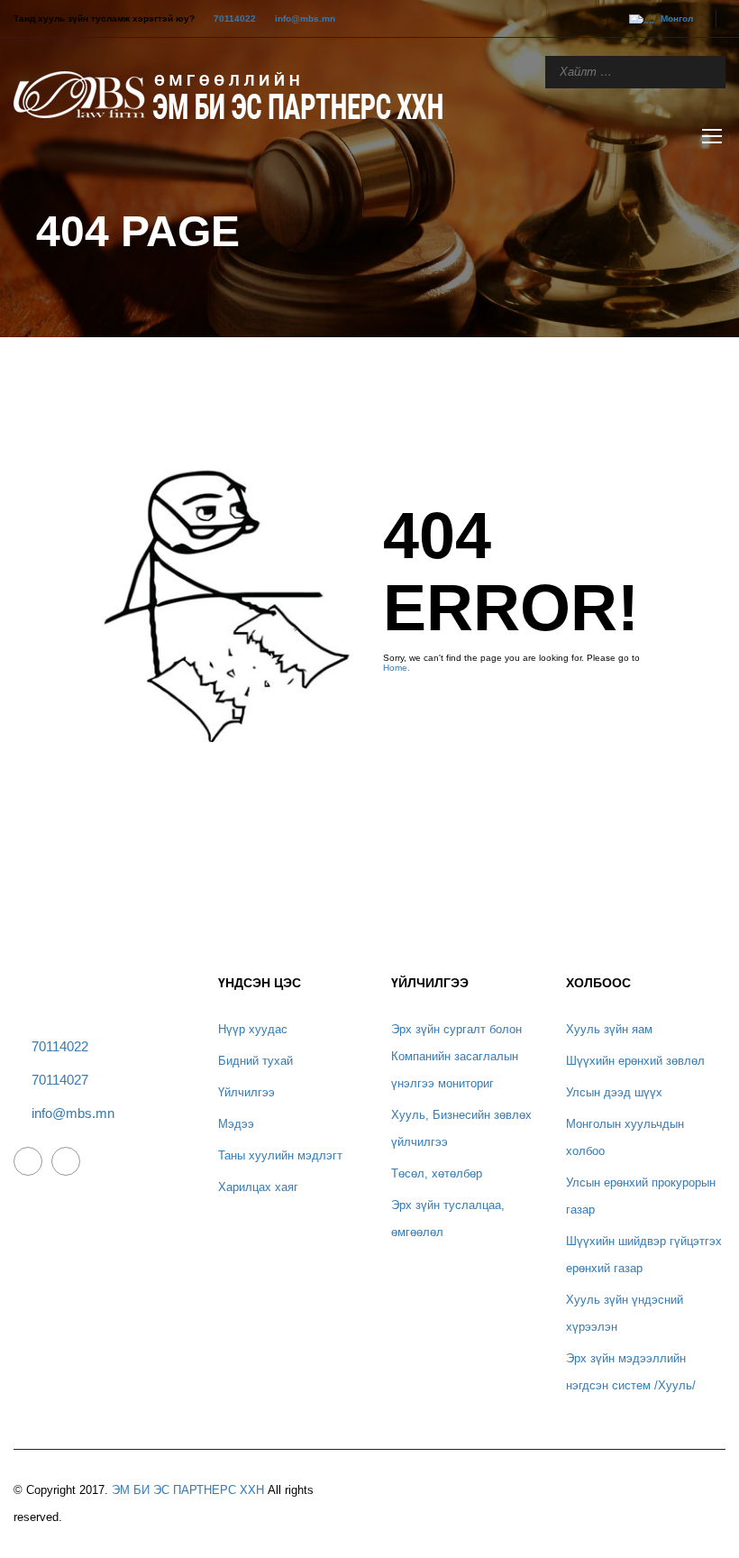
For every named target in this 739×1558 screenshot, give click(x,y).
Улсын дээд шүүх (614, 1092)
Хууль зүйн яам (609, 1029)
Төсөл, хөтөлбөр (436, 1173)
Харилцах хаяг (258, 1187)
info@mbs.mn (305, 18)
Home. (396, 668)
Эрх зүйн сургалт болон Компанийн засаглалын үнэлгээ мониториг (456, 1056)
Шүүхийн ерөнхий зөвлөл (635, 1061)
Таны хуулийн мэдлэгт (280, 1155)
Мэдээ (236, 1124)
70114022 (235, 18)
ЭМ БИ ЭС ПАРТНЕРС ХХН (188, 1490)
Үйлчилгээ (246, 1092)
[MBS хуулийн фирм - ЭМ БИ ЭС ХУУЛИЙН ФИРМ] (239, 93)
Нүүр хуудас (252, 1029)
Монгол (677, 18)
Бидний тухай (255, 1061)
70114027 (60, 1079)
